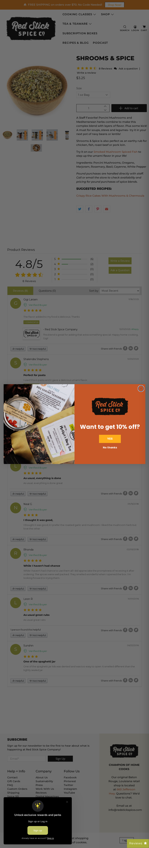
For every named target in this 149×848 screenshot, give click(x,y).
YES (110, 439)
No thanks (110, 447)
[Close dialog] (141, 388)
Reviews (135, 843)
